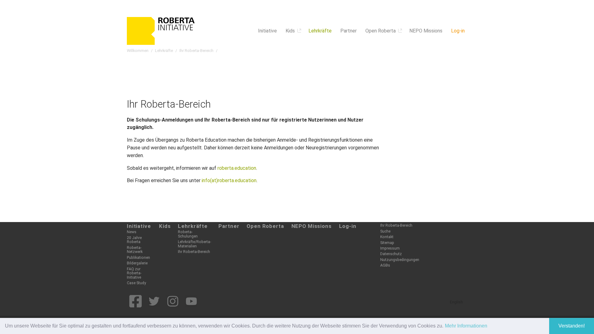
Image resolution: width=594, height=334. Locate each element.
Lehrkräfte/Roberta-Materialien (194, 244)
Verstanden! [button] (571, 325)
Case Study (136, 283)
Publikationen (138, 257)
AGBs (385, 265)
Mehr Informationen (466, 325)
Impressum (390, 248)
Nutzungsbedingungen (399, 260)
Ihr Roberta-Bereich (194, 252)
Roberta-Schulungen (188, 234)
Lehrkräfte (193, 226)
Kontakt (387, 237)
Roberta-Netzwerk (135, 250)
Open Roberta (265, 226)
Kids (164, 226)
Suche (385, 231)
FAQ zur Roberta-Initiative (134, 273)
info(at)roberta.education (229, 180)
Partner (228, 226)
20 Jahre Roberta (134, 240)
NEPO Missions (311, 226)
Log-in (347, 226)
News (131, 232)
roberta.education (236, 168)
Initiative (139, 226)
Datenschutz (391, 254)
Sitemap (387, 243)
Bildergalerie (137, 263)
